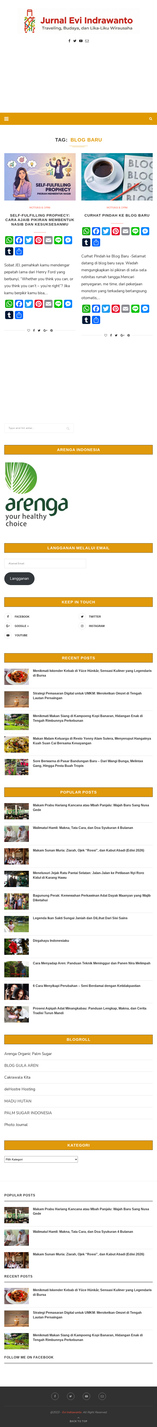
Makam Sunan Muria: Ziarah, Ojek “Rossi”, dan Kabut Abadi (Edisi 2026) (88, 850)
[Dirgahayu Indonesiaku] (16, 947)
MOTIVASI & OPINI (39, 207)
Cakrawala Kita (17, 1077)
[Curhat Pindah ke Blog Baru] (117, 177)
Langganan (19, 578)
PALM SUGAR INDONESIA (28, 1113)
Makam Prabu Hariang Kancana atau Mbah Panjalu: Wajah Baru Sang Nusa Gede (91, 807)
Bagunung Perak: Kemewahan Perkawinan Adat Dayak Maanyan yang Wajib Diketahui (92, 898)
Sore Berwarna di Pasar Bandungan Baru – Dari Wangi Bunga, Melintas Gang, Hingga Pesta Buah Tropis (88, 763)
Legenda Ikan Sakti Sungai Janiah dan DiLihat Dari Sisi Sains (80, 918)
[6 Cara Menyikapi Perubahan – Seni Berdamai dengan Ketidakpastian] (16, 992)
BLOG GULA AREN (21, 1065)
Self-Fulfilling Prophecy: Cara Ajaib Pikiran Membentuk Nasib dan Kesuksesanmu (39, 219)
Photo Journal (16, 1124)
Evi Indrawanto (71, 1412)
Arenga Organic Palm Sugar (28, 1053)
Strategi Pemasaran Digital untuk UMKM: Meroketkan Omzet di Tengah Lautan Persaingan (87, 696)
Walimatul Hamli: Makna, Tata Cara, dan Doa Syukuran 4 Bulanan (83, 828)
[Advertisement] (78, 82)
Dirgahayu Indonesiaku (51, 940)
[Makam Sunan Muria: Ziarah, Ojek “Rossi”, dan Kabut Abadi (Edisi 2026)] (16, 856)
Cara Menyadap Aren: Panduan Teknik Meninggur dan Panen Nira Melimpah (91, 963)
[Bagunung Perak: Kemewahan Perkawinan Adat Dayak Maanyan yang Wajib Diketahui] (16, 901)
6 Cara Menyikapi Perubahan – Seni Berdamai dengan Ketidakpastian (86, 986)
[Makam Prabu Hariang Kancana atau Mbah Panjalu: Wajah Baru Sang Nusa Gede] (16, 811)
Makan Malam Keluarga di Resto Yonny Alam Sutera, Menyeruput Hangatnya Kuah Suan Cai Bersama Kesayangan (92, 741)
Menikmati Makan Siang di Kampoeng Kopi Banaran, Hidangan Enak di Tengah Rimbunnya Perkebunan (88, 718)
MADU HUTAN (17, 1101)
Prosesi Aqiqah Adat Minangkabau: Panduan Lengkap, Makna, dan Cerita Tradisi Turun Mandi (89, 1011)
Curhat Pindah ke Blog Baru (117, 215)
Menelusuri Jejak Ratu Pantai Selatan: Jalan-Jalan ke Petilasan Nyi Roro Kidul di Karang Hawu (88, 875)
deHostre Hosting (19, 1089)
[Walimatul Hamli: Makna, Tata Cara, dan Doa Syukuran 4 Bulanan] (16, 834)
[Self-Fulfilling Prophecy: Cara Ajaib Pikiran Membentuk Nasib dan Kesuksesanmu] (40, 177)
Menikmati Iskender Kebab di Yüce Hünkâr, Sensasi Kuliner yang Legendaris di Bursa (92, 673)
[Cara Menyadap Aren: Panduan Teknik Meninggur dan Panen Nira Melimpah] (16, 969)
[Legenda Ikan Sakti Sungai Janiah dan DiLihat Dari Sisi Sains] (16, 924)
